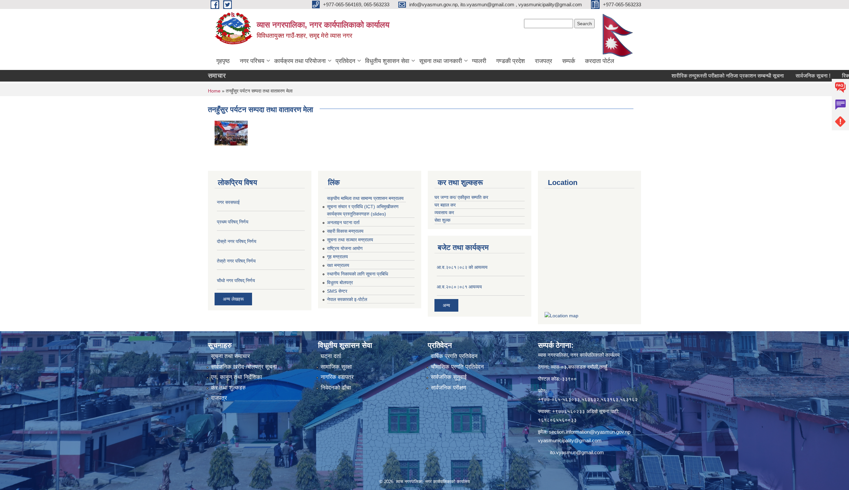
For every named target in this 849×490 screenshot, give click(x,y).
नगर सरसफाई (228, 202)
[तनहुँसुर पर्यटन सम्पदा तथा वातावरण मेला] (231, 132)
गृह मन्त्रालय (337, 256)
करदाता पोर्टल (599, 61)
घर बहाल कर (445, 205)
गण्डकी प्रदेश (510, 61)
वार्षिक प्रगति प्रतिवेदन (454, 356)
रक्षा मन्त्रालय (338, 265)
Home (214, 90)
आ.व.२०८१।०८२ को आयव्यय (462, 267)
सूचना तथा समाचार (230, 356)
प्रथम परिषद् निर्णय (232, 221)
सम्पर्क (568, 61)
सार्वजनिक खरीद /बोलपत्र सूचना (244, 367)
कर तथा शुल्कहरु (228, 388)
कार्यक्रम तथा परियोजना (300, 61)
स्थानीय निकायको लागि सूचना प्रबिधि (357, 273)
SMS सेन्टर (337, 291)
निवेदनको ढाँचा (336, 388)
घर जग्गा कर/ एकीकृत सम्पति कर (461, 197)
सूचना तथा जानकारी (440, 61)
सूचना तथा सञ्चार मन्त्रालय (350, 239)
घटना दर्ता (331, 356)
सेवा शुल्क (442, 220)
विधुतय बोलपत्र (340, 282)
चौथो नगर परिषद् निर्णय (236, 280)
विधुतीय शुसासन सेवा (387, 61)
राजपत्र (543, 61)
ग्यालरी (479, 61)
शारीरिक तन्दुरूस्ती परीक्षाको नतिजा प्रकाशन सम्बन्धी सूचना (707, 76)
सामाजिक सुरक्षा (336, 367)
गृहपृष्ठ (223, 61)
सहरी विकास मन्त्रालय (345, 231)
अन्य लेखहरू (233, 299)
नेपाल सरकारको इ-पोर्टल (347, 299)
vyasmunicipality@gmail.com (570, 440)
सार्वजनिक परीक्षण (448, 388)
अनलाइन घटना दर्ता (343, 222)
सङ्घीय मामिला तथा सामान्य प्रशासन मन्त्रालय (365, 198)
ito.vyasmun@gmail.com (577, 452)
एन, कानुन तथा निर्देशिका (236, 377)
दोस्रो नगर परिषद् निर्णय (236, 241)
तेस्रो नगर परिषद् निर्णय (236, 261)
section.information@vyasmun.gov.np (589, 432)
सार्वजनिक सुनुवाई (449, 377)
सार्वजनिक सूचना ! (792, 76)
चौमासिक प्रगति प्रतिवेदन (457, 367)
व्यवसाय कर (444, 212)
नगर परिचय (252, 61)
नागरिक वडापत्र (337, 377)
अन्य (446, 305)
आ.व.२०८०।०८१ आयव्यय (459, 286)
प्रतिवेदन (345, 61)
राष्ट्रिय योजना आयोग (344, 248)
